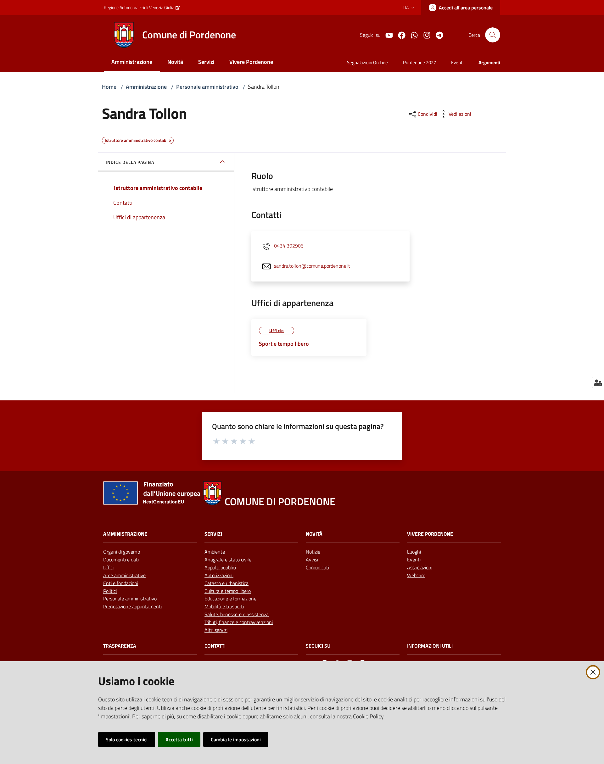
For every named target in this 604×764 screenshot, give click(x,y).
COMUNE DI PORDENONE (280, 501)
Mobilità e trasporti (224, 606)
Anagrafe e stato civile (227, 559)
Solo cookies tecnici (127, 739)
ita (406, 7)
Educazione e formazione (230, 598)
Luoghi (414, 551)
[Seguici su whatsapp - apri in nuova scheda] (411, 34)
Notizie (313, 551)
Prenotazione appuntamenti (132, 606)
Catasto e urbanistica (226, 583)
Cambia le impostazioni (236, 739)
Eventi (414, 559)
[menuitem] (132, 62)
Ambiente (214, 551)
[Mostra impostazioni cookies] (598, 382)
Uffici (108, 567)
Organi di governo (121, 551)
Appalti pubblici (220, 567)
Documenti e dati (121, 559)
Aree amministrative (124, 575)
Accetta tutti (179, 739)
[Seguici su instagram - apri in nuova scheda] (424, 34)
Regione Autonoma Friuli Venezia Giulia (139, 7)
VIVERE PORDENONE (430, 534)
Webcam (416, 575)
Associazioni (419, 567)
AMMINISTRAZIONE (125, 534)
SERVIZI (213, 534)
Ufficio (276, 330)
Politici (110, 591)
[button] (492, 34)
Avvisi (312, 559)
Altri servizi (215, 630)
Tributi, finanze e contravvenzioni (238, 622)
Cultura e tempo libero (227, 591)
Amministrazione (146, 86)
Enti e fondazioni (120, 583)
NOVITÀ (314, 534)
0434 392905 (289, 245)
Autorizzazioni (218, 575)
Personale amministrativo (207, 86)
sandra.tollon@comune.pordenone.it (312, 266)
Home (109, 86)
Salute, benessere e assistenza (236, 614)
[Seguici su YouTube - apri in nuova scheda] (386, 34)
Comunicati (317, 567)
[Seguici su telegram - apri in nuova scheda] (437, 34)
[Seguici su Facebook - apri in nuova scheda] (399, 34)
